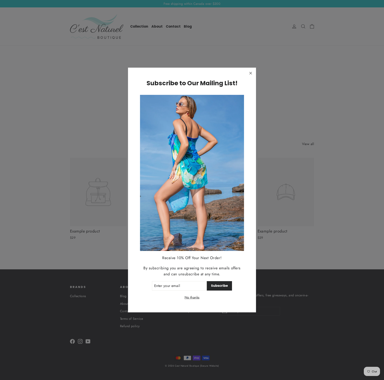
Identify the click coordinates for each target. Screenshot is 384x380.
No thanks (192, 297)
